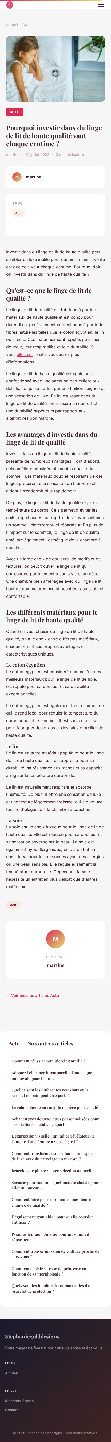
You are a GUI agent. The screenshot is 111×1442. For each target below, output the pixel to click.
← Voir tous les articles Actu (32, 995)
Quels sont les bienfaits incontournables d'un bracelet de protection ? (52, 1288)
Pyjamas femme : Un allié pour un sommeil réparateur (50, 1237)
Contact (12, 1410)
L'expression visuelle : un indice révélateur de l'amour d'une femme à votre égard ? (53, 1138)
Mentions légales (19, 1401)
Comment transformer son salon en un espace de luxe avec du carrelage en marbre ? (53, 1156)
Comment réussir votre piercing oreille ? (48, 1061)
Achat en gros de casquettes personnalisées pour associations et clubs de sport (55, 1121)
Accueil (12, 25)
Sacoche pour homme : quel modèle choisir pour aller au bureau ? (55, 1185)
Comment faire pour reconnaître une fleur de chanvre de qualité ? (52, 1202)
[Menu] (101, 5)
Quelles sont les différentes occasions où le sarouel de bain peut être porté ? (50, 1092)
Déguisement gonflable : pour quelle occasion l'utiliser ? (53, 1219)
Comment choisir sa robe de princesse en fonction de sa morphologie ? (49, 1271)
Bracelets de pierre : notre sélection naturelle (52, 1170)
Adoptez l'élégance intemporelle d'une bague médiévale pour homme (52, 1075)
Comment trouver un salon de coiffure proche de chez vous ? (55, 1254)
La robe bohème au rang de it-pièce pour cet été (55, 1107)
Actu (26, 25)
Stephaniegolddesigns (32, 1336)
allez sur (25, 354)
